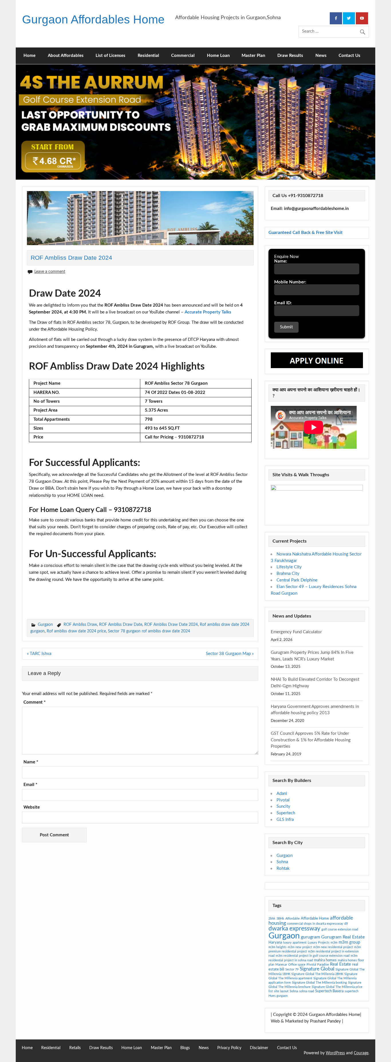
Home (29, 55)
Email (30, 785)
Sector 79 (292, 969)
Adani (282, 793)
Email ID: (283, 303)
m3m (334, 942)
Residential (148, 55)
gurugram (310, 937)
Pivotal (283, 800)
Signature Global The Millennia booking (319, 982)
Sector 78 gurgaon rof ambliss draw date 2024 (149, 631)
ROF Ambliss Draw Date (120, 624)
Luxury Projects (318, 942)
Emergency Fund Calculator (296, 632)
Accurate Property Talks (208, 312)
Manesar (281, 964)
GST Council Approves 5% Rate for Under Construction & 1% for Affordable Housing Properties (311, 740)
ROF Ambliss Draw (80, 624)
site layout (281, 991)
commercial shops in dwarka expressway (315, 923)
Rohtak (283, 868)
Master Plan (253, 55)
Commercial (183, 55)
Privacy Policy (229, 1048)
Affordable (292, 918)
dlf (346, 923)
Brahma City (288, 573)
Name (30, 762)
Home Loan (218, 55)
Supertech (286, 813)
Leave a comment (49, 271)
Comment (34, 702)
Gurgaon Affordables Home (93, 19)
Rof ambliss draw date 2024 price (76, 631)
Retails (75, 1048)
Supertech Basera (329, 991)
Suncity (283, 806)
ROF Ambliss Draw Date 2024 (171, 624)
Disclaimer (259, 1048)
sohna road (306, 991)
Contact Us (349, 55)
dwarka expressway (294, 929)
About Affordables (66, 55)
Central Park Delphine (297, 580)
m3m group (349, 942)
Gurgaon (45, 624)
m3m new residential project (333, 947)
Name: (280, 261)
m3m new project (300, 947)
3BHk (280, 918)
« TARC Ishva (39, 654)
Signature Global (317, 968)
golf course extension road (339, 929)
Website (31, 807)
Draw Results (290, 55)
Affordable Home (315, 918)
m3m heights (277, 947)
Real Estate (340, 964)
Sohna (282, 862)
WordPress (335, 1053)
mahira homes (325, 960)
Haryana (275, 942)
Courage (361, 1053)
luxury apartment (295, 942)
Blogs (185, 1048)
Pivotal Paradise (318, 964)
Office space (296, 964)
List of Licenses (110, 55)
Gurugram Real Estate (343, 937)
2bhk (271, 918)
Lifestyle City (289, 567)
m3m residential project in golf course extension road (312, 955)
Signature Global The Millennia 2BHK (317, 974)
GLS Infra (285, 819)
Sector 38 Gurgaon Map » (230, 654)
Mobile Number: (290, 282)
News (321, 55)
